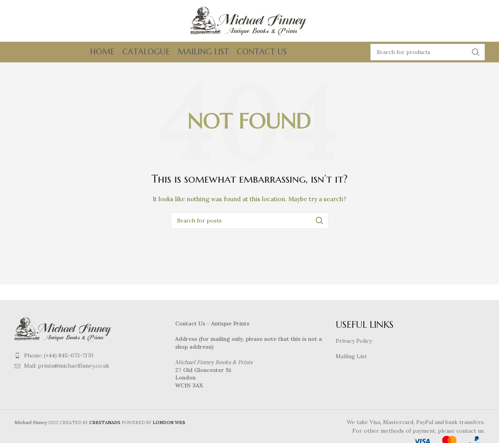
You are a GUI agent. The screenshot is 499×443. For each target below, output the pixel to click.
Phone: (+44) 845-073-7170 (58, 355)
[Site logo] (250, 20)
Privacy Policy (354, 340)
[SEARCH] (476, 52)
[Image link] (64, 328)
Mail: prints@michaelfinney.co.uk (66, 365)
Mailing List (351, 356)
